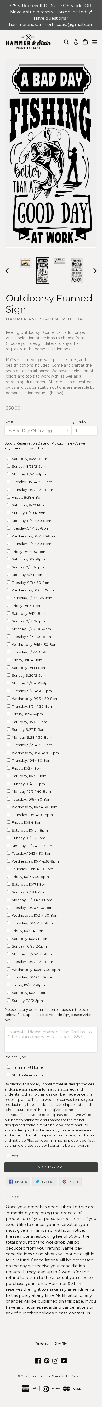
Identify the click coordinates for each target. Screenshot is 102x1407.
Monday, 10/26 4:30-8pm (32, 954)
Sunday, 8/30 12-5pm (29, 513)
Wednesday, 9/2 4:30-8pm (34, 536)
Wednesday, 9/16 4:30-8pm (35, 644)
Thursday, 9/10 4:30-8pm (32, 598)
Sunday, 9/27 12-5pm (29, 729)
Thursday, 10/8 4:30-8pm (32, 815)
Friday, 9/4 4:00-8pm (29, 551)
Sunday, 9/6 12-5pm (28, 567)
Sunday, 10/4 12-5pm (28, 784)
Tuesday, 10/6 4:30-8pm (32, 799)
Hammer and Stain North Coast (55, 1376)
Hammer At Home (27, 1067)
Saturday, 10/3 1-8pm (29, 776)
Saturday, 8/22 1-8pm (29, 459)
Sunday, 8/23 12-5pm (29, 466)
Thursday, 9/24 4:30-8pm (32, 706)
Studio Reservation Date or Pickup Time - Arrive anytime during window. (44, 446)
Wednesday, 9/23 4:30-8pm (35, 698)
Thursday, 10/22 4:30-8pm (33, 923)
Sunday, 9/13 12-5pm (28, 621)
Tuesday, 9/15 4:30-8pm (31, 636)
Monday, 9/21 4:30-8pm (31, 683)
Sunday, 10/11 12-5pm (28, 838)
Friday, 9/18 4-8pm (27, 660)
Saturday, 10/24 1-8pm (30, 939)
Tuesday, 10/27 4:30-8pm (32, 962)
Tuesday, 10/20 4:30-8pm (33, 908)
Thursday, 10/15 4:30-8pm (32, 869)
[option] (25, 263)
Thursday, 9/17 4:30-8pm (32, 652)
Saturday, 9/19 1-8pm (29, 667)
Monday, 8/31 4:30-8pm (31, 521)
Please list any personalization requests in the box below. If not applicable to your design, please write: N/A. (48, 1014)
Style (8, 422)
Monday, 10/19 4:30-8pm (32, 900)
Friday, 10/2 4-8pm (27, 768)
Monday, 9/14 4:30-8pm (31, 629)
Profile (60, 1343)
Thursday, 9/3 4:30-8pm (31, 544)
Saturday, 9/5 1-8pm (28, 559)
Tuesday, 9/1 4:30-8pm (30, 528)
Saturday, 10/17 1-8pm (29, 884)
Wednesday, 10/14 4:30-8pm (35, 861)
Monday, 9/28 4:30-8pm (32, 737)
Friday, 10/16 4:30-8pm (30, 877)
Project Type (15, 1057)
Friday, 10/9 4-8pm (27, 822)
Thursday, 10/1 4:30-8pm (32, 760)
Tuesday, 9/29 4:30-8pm (32, 745)
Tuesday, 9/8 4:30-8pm (31, 582)
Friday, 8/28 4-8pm (28, 497)
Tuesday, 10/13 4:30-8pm (32, 853)
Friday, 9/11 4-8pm (26, 606)
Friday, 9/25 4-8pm (27, 714)
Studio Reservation (28, 1075)
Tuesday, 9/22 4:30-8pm (32, 691)
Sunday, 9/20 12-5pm (29, 675)
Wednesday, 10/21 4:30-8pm (35, 915)
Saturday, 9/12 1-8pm (29, 613)
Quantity (78, 422)
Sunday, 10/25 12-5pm (29, 946)
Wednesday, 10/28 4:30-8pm (36, 969)
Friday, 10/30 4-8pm (28, 985)
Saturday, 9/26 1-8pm (29, 722)
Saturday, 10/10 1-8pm (30, 830)
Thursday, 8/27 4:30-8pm (32, 490)
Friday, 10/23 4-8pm (28, 931)
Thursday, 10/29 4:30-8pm (33, 977)
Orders (41, 1343)
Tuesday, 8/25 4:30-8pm (32, 482)
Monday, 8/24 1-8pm (29, 474)
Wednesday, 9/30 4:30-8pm (35, 753)
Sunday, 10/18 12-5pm (29, 892)
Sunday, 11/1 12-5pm (27, 1000)
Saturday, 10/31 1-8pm (30, 993)
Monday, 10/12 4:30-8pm (32, 846)
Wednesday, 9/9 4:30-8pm (34, 590)
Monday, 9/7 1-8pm (27, 575)
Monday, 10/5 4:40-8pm (31, 791)
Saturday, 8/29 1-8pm (29, 505)
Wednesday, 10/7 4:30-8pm (35, 807)
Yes (15, 1156)
